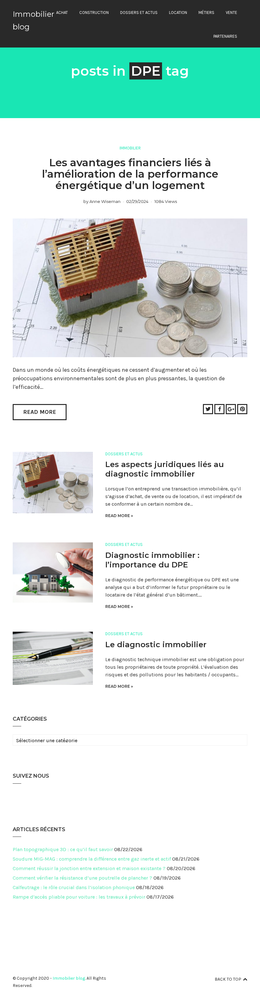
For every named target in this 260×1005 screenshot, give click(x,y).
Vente (231, 12)
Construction (94, 12)
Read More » (119, 515)
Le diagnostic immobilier (155, 644)
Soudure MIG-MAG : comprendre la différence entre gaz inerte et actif (92, 859)
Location (178, 12)
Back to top (228, 979)
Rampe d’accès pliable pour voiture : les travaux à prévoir (79, 897)
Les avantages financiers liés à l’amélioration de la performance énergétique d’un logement (130, 174)
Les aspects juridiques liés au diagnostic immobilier (164, 469)
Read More (39, 411)
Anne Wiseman (104, 201)
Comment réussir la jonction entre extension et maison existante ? (89, 868)
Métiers (206, 12)
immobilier (130, 148)
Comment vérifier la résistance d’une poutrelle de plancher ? (82, 878)
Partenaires (225, 36)
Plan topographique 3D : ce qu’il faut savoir (63, 849)
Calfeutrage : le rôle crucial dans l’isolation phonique (74, 887)
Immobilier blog (69, 978)
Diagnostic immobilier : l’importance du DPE (152, 560)
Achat (62, 12)
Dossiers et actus (139, 12)
